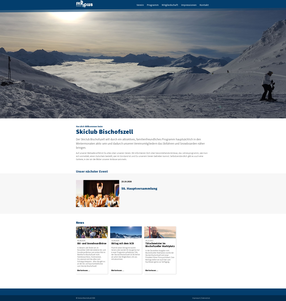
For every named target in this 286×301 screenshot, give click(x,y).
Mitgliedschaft (170, 4)
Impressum (196, 298)
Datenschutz (205, 298)
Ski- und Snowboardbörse (91, 243)
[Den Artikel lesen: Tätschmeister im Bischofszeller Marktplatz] (160, 232)
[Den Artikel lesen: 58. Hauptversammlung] (97, 193)
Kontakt (204, 4)
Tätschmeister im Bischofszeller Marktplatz (160, 245)
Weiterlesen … (83, 270)
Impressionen (189, 4)
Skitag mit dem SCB (122, 243)
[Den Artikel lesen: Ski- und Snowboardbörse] (92, 232)
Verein (140, 4)
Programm (153, 4)
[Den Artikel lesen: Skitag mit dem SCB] (126, 232)
